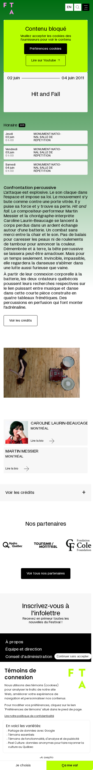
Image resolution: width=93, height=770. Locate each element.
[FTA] (9, 8)
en (69, 7)
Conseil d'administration (28, 657)
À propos (14, 642)
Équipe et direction (23, 649)
